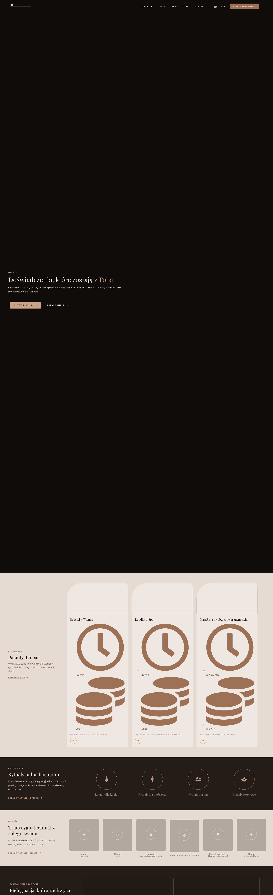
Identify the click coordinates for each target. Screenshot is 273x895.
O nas (187, 6)
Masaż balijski (84, 855)
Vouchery (146, 6)
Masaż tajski (117, 855)
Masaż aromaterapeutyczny (151, 855)
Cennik (174, 6)
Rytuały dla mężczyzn (152, 794)
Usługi (161, 6)
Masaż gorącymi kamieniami (184, 855)
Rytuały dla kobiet (106, 794)
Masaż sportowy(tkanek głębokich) (218, 855)
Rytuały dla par (198, 794)
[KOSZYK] (215, 5)
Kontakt (200, 6)
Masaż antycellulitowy (251, 855)
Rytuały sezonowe (244, 794)
